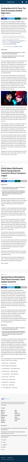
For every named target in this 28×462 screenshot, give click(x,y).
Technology (17, 418)
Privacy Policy (10, 457)
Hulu (16, 410)
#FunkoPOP (20, 40)
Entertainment (6, 5)
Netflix (16, 412)
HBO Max (3, 422)
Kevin (3, 15)
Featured (3, 417)
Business (3, 412)
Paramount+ (17, 413)
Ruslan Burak (5, 178)
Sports (5, 274)
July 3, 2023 (8, 15)
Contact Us (3, 457)
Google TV (3, 420)
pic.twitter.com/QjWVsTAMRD (9, 44)
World (16, 420)
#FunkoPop (17, 42)
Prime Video (17, 415)
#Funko (16, 40)
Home (2, 5)
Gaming (2, 418)
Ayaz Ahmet (4, 284)
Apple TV (3, 410)
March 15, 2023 (18, 46)
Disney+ (2, 413)
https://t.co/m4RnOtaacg (8, 40)
